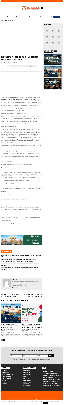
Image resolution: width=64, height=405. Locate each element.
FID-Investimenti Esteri (7, 374)
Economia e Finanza (6, 378)
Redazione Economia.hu (10, 329)
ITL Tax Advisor (27, 374)
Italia (8, 274)
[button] (61, 1)
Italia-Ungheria (25, 329)
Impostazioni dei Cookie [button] (36, 402)
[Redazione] (2, 63)
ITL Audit (25, 376)
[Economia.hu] (32, 8)
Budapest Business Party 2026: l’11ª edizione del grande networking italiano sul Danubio (32, 326)
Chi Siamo (4, 382)
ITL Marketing (26, 384)
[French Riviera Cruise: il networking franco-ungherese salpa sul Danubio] (11, 313)
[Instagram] (14, 287)
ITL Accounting (26, 372)
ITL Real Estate (27, 382)
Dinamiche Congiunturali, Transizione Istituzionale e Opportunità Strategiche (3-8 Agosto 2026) (21, 264)
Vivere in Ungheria (8, 20)
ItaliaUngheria (14, 274)
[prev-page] (2, 340)
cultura (3, 274)
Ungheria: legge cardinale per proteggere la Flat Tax (33, 295)
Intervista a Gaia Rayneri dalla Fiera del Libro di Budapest (10, 295)
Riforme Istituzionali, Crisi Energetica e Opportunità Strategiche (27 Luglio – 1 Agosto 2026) (20, 268)
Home (2, 20)
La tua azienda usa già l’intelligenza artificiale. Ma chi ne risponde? (17, 261)
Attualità (4, 370)
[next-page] (4, 340)
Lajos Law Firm (26, 386)
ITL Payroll (26, 378)
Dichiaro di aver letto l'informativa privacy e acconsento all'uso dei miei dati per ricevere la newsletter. (32, 359)
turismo (3, 329)
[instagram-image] (47, 30)
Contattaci (4, 384)
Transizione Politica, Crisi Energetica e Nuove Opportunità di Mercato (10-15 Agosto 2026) (21, 256)
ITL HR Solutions (27, 380)
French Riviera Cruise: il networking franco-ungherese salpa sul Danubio (18, 259)
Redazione (6, 62)
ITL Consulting (26, 370)
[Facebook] (12, 287)
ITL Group (4, 380)
